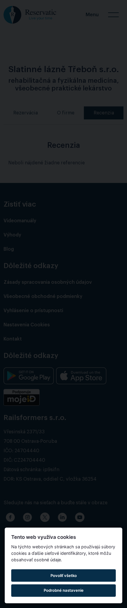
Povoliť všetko (64, 575)
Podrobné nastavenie (64, 590)
